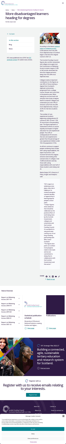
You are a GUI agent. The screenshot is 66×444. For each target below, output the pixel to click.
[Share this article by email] (56, 276)
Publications (51, 315)
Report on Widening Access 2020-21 (8, 317)
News (13, 10)
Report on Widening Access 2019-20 (8, 311)
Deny (33, 434)
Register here (33, 395)
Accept (33, 429)
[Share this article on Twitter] (50, 276)
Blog (10, 45)
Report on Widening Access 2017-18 (8, 298)
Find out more (45, 368)
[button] (63, 416)
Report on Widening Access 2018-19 (8, 305)
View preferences (33, 438)
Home (7, 10)
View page (30, 328)
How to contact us (57, 410)
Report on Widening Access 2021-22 (8, 323)
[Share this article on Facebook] (46, 276)
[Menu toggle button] (63, 3)
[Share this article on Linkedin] (53, 276)
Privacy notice (33, 442)
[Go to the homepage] (9, 3)
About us (38, 410)
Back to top (51, 279)
